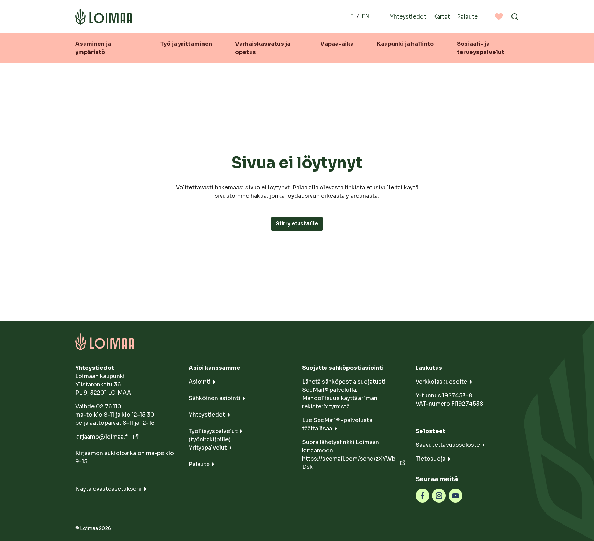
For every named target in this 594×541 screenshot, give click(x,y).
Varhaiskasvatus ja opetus (262, 48)
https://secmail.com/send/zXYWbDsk (348, 463)
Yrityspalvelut (208, 447)
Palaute (467, 16)
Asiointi (200, 381)
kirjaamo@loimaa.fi (102, 436)
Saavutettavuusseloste (448, 445)
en (366, 16)
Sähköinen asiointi (214, 398)
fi (352, 16)
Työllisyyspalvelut (213, 431)
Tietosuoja (431, 458)
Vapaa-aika (337, 43)
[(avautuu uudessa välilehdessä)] (422, 495)
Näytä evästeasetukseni (108, 489)
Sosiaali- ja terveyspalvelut (480, 48)
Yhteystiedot (408, 16)
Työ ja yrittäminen (186, 43)
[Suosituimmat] (499, 16)
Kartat (441, 16)
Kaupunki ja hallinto (405, 43)
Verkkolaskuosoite (441, 381)
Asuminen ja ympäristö (93, 48)
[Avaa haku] (515, 16)
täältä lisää (317, 428)
